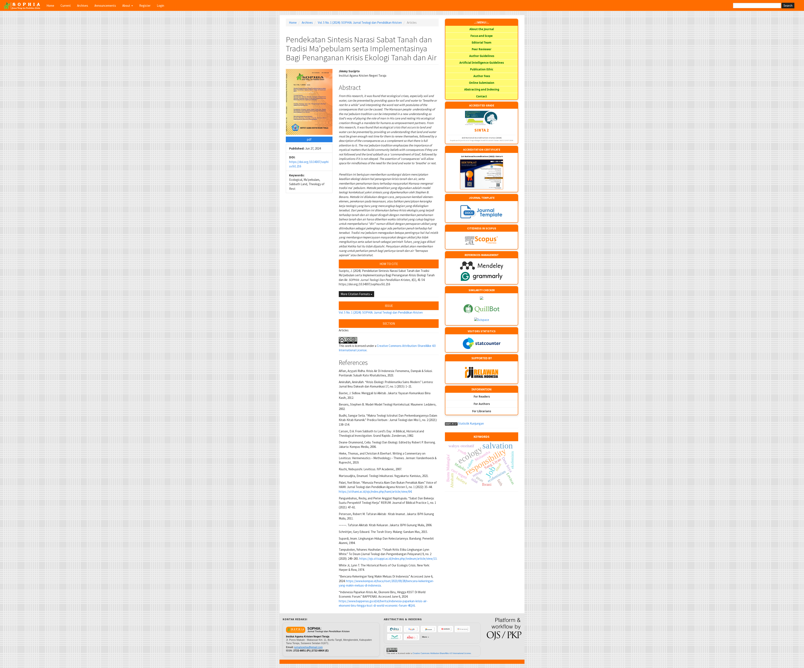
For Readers (482, 396)
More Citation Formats (356, 294)
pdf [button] (309, 139)
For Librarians (481, 411)
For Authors (482, 404)
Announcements (105, 6)
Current (66, 6)
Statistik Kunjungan (471, 423)
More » (425, 637)
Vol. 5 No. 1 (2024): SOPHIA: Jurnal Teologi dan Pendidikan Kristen (360, 23)
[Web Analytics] (451, 423)
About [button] (126, 6)
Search (787, 6)
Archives (82, 6)
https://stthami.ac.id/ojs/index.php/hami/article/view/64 (375, 492)
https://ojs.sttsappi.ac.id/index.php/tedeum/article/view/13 (398, 559)
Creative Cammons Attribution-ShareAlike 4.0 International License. (442, 653)
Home (50, 6)
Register (145, 6)
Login (160, 6)
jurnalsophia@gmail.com (308, 647)
